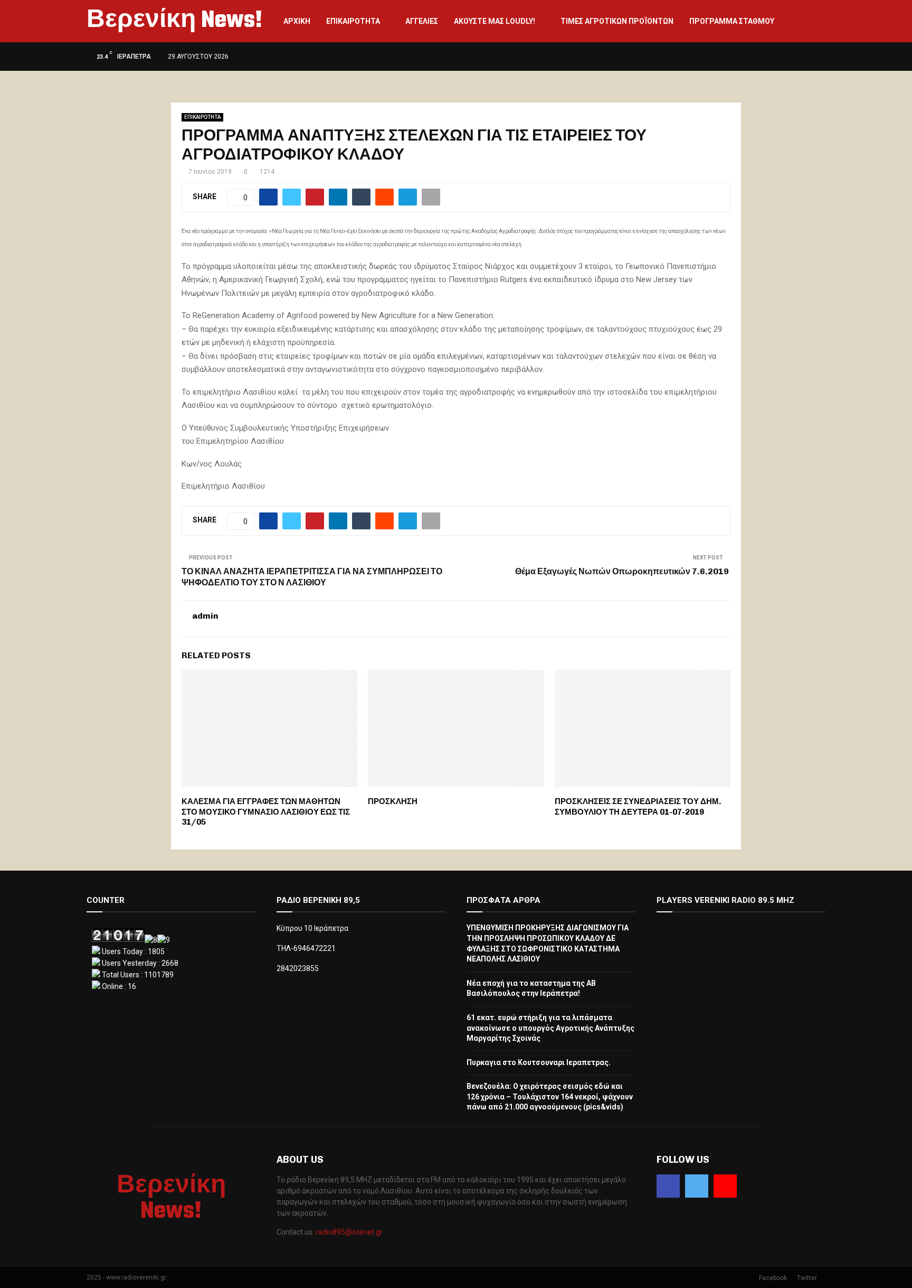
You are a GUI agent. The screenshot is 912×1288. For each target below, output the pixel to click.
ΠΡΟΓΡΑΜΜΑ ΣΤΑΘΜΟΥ (731, 21)
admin (205, 616)
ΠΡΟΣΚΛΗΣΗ (392, 801)
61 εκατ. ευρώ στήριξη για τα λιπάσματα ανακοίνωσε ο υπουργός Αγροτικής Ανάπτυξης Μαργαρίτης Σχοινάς (550, 1027)
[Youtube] (725, 1186)
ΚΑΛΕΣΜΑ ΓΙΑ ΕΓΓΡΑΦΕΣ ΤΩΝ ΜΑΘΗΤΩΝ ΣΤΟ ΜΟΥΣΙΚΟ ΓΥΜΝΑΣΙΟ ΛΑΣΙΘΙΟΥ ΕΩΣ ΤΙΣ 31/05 (266, 812)
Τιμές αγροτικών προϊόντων (616, 21)
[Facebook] (668, 1186)
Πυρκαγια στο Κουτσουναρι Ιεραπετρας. (539, 1062)
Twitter (807, 1278)
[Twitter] (696, 1186)
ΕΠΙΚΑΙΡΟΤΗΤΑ (353, 21)
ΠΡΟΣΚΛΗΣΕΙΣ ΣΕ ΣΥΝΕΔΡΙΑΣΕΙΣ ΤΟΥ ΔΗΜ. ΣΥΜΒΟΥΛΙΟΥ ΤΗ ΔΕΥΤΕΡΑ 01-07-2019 (638, 807)
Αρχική (296, 21)
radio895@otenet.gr (349, 1232)
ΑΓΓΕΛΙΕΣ (421, 21)
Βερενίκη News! (174, 21)
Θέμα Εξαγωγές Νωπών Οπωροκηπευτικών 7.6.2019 (622, 571)
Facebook (773, 1278)
